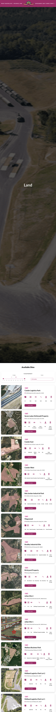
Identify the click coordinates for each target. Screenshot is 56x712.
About (43, 3)
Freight (3, 3)
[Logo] (29, 3)
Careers (47, 3)
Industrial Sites (8, 3)
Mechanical (16, 3)
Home (21, 3)
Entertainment (38, 3)
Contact (52, 3)
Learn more (30, 405)
